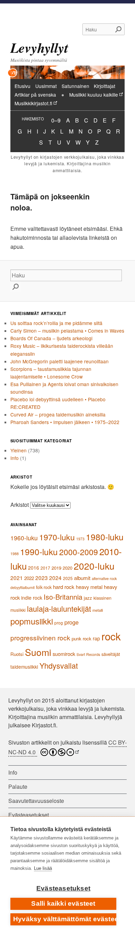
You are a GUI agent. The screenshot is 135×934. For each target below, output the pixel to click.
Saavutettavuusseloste (36, 801)
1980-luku (105, 537)
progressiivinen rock (40, 637)
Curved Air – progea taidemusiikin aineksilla (58, 414)
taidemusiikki (24, 666)
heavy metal (89, 586)
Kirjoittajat (104, 85)
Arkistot (19, 505)
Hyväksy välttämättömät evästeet (64, 919)
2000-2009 (78, 552)
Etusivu (22, 85)
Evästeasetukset (63, 888)
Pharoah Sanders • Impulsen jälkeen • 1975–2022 (64, 422)
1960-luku (24, 537)
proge (71, 622)
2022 (29, 578)
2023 (41, 577)
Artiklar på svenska (35, 94)
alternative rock (104, 578)
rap (96, 638)
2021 (16, 577)
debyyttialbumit (22, 587)
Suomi (38, 652)
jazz (88, 597)
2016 (33, 567)
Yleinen (18, 450)
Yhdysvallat (58, 665)
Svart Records (88, 654)
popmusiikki (31, 621)
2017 (45, 568)
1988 (14, 553)
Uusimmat (46, 85)
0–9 (56, 120)
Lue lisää (43, 868)
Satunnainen (75, 85)
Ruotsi (17, 654)
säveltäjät (110, 654)
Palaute (17, 786)
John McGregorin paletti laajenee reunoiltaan (59, 361)
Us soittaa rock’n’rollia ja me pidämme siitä (56, 322)
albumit (82, 577)
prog (58, 623)
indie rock (31, 597)
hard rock (63, 586)
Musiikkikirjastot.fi (33, 103)
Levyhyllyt (39, 47)
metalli (97, 610)
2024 (55, 577)
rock (111, 636)
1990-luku (39, 551)
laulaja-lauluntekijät (59, 608)
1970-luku (57, 537)
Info (14, 457)
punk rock (81, 638)
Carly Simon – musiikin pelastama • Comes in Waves (67, 330)
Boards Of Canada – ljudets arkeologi (51, 338)
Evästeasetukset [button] (28, 815)
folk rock (44, 587)
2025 (68, 578)
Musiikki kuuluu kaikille (93, 94)
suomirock (64, 653)
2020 (67, 567)
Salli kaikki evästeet (63, 903)
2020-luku (94, 565)
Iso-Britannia (63, 597)
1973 (80, 538)
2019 (56, 567)
